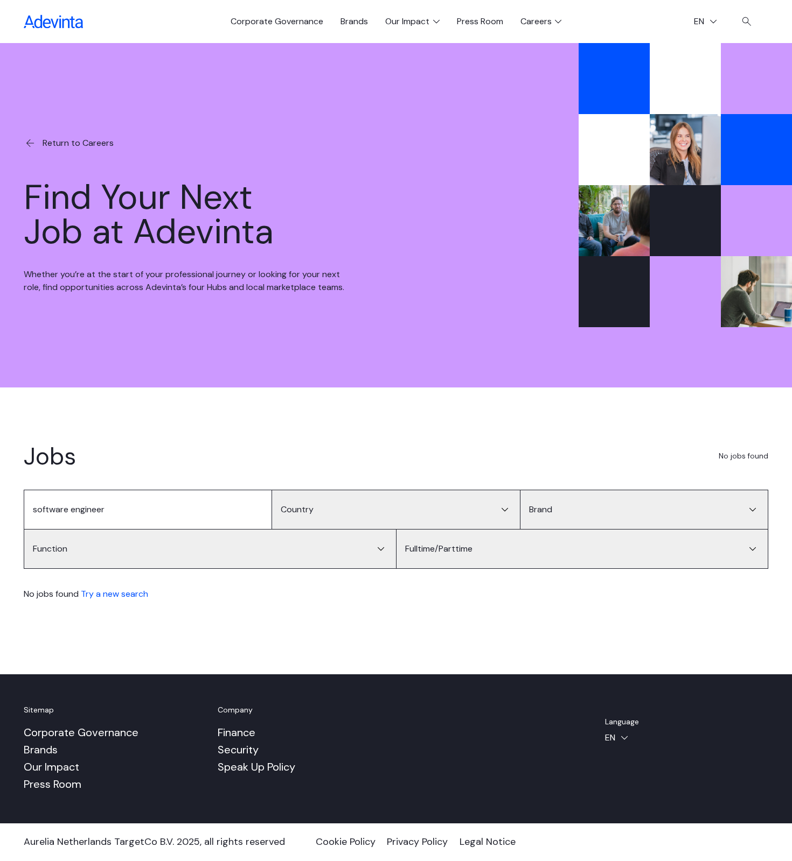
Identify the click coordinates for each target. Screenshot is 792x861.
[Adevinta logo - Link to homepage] (53, 22)
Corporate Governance (277, 21)
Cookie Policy (346, 841)
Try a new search (114, 593)
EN (709, 22)
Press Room (480, 21)
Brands (354, 21)
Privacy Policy (417, 841)
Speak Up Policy (256, 767)
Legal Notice (488, 841)
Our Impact (51, 767)
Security (238, 750)
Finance (236, 732)
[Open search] (746, 21)
